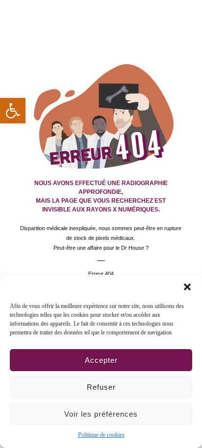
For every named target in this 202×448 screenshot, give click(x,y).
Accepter (101, 360)
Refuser (101, 387)
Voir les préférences (101, 414)
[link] (12, 110)
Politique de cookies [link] (101, 434)
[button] (187, 287)
